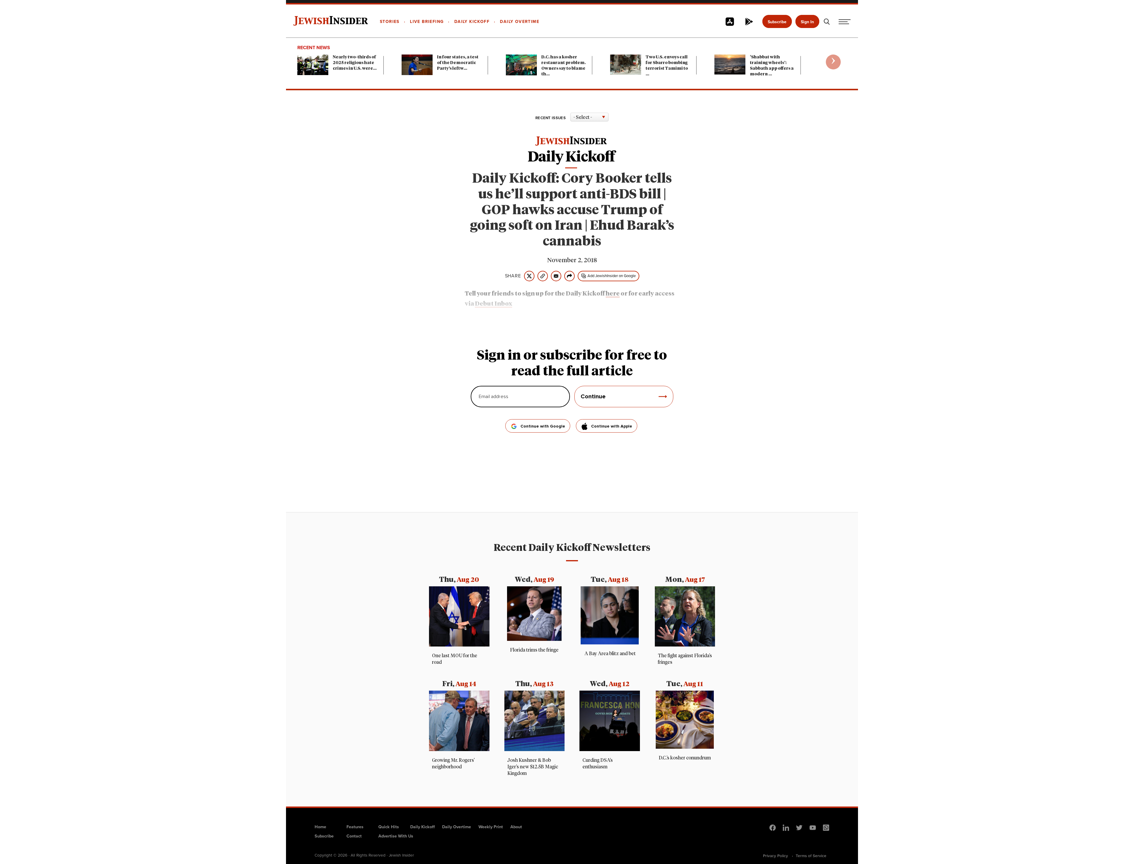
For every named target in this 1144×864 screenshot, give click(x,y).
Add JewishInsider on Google (611, 276)
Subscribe (777, 22)
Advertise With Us (395, 836)
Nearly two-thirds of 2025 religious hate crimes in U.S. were (355, 63)
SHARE (513, 276)
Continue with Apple (611, 426)
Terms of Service (811, 856)
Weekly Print (490, 826)
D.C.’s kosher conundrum (685, 758)
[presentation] (833, 62)
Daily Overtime (456, 826)
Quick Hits (388, 826)
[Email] (556, 276)
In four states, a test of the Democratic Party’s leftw (457, 63)
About (516, 826)
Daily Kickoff (422, 826)
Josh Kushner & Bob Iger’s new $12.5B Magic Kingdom (532, 767)
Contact (354, 836)
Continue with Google (542, 426)
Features (354, 826)
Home (320, 826)
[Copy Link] (542, 276)
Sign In (807, 22)
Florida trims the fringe (534, 650)
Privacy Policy (775, 856)
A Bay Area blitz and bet (610, 653)
